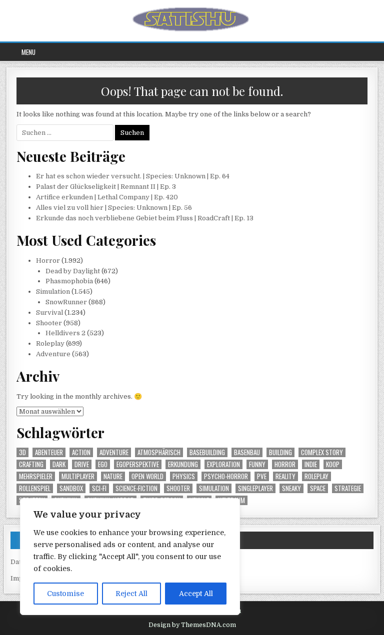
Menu (29, 52)
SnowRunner (66, 302)
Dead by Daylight (73, 271)
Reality (286, 476)
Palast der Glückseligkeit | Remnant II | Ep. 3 (106, 186)
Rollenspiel (34, 488)
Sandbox (71, 488)
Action (81, 452)
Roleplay (50, 343)
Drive (81, 464)
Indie (310, 464)
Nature (113, 476)
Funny (257, 464)
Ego (103, 464)
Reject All (132, 594)
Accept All (196, 594)
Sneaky (291, 488)
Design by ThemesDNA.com (192, 625)
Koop (333, 464)
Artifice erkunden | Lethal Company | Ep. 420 (107, 197)
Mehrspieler (35, 476)
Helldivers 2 (66, 333)
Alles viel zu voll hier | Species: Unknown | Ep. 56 (114, 207)
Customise (65, 594)
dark (59, 464)
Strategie (347, 488)
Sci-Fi (99, 488)
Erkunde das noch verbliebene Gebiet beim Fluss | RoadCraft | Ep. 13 (145, 218)
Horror (48, 260)
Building (280, 452)
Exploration (223, 464)
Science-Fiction (137, 488)
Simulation (53, 291)
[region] (130, 556)
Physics (183, 476)
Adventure (53, 354)
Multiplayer (78, 476)
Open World (148, 476)
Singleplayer (255, 488)
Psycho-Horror (226, 476)
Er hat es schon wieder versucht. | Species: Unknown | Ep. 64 (133, 176)
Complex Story (322, 452)
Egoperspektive (137, 464)
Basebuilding (207, 452)
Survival (49, 312)
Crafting (31, 464)
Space (318, 488)
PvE (261, 476)
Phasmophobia (69, 281)
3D (22, 452)
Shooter (49, 323)
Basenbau (247, 452)
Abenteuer (49, 452)
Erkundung (183, 464)
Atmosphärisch (159, 452)
